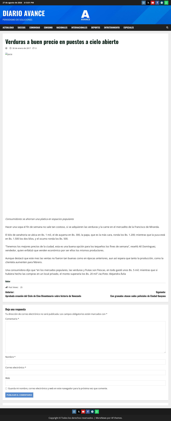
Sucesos (21, 27)
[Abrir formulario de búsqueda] (167, 27)
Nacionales (62, 27)
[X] (148, 3)
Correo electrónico (15, 367)
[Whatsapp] (166, 3)
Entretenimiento (112, 27)
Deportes (95, 27)
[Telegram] (162, 3)
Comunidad (34, 27)
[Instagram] (144, 3)
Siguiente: (138, 294)
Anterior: (43, 294)
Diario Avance (24, 13)
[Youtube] (153, 3)
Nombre (10, 356)
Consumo (48, 27)
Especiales (129, 27)
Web (7, 378)
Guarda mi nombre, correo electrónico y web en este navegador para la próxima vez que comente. (58, 388)
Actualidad (8, 27)
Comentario (12, 318)
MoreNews (101, 417)
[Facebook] (157, 3)
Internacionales (79, 27)
